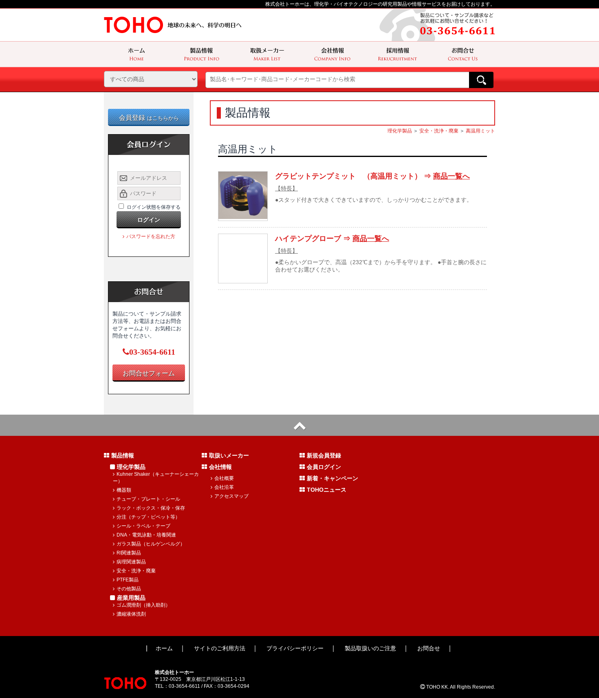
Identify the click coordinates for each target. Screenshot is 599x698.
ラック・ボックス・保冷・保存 (151, 508)
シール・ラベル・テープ (143, 526)
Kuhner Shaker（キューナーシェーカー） (156, 477)
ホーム (164, 648)
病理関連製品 (131, 562)
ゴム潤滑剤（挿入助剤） (143, 605)
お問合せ (428, 648)
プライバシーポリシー (295, 648)
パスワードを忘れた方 (150, 236)
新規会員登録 (324, 455)
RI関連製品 (129, 553)
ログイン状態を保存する (154, 207)
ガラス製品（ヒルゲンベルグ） (151, 544)
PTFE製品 (128, 580)
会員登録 (149, 117)
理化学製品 (400, 131)
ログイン (148, 219)
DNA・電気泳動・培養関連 (146, 535)
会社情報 (220, 467)
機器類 (124, 490)
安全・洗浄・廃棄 (438, 131)
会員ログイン (324, 467)
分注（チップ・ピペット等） (148, 517)
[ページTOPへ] (299, 425)
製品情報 (122, 455)
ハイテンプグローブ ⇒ (332, 238)
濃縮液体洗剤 (131, 614)
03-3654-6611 (152, 352)
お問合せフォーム (149, 373)
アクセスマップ (231, 496)
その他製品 (129, 589)
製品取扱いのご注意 (370, 648)
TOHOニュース (326, 489)
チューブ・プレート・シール (148, 499)
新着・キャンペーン (332, 478)
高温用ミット (480, 131)
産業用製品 (131, 597)
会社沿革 (224, 487)
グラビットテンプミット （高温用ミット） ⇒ (372, 176)
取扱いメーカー (229, 455)
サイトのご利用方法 (219, 648)
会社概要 (224, 478)
